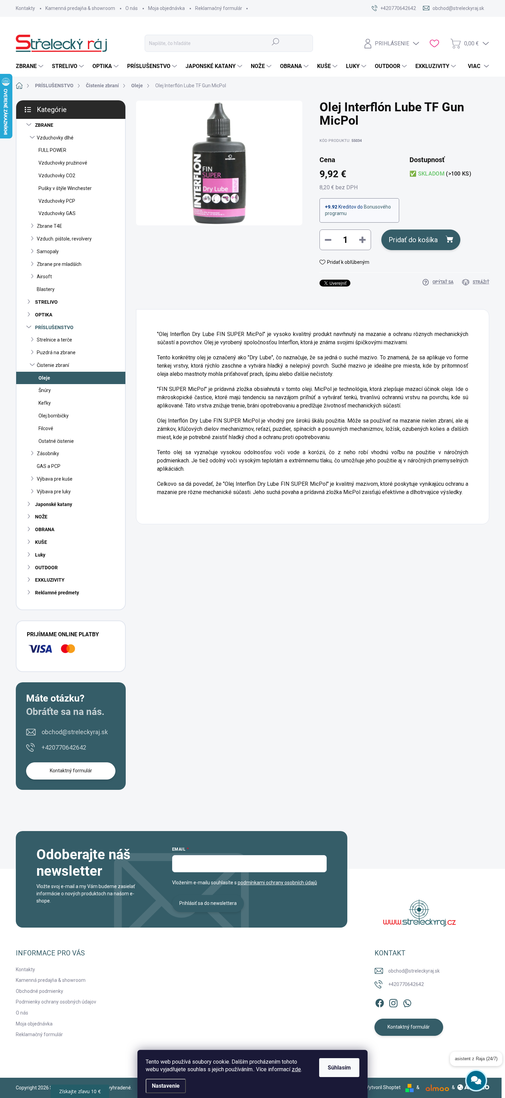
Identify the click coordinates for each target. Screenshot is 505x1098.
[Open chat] (476, 1077)
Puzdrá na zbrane (56, 352)
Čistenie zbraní (53, 365)
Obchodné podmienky (39, 991)
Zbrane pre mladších (59, 264)
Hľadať (275, 41)
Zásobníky (48, 453)
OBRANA (44, 529)
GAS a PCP (48, 466)
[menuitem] (30, 66)
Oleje (44, 378)
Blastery (46, 289)
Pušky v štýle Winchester (65, 188)
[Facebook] (379, 1002)
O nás (131, 8)
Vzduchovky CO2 (56, 175)
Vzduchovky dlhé (55, 138)
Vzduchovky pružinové (62, 163)
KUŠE (41, 542)
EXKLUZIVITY (50, 580)
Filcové (45, 428)
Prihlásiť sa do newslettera (208, 903)
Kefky (44, 403)
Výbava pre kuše (54, 479)
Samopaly (48, 251)
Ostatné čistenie (56, 441)
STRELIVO (46, 302)
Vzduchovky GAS (57, 213)
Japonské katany (53, 504)
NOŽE (41, 516)
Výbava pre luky (54, 491)
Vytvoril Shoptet (383, 1087)
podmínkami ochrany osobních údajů (277, 882)
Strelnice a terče (54, 340)
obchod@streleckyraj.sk (75, 732)
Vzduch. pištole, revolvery (64, 239)
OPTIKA (43, 314)
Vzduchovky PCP (56, 201)
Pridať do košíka (413, 240)
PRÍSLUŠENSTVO (54, 327)
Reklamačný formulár (218, 8)
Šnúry (44, 390)
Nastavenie (166, 1086)
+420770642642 (64, 747)
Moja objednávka (166, 8)
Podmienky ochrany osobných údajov (56, 1002)
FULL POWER (52, 150)
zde (296, 1069)
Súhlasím (339, 1067)
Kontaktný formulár (71, 770)
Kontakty (25, 8)
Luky (40, 555)
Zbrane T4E (49, 226)
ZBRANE (44, 125)
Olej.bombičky (53, 415)
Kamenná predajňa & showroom (80, 8)
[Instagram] (393, 1002)
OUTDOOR (46, 567)
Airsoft (44, 276)
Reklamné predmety (57, 592)
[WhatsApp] (407, 1002)
